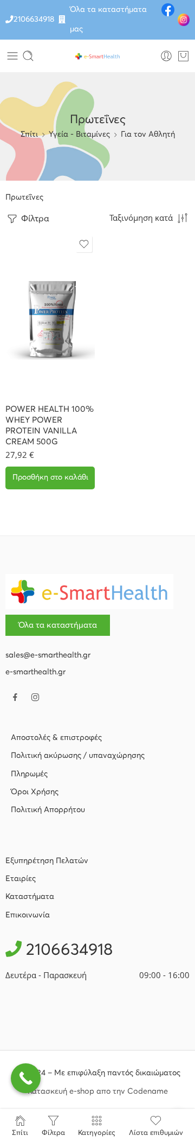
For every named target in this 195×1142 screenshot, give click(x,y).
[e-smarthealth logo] (89, 591)
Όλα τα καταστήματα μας (108, 19)
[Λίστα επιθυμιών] (84, 244)
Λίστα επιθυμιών (156, 1133)
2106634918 (34, 19)
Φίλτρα (34, 218)
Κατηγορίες (96, 1133)
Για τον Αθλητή (148, 134)
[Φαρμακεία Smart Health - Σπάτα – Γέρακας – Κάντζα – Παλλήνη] (97, 56)
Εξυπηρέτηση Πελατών (46, 861)
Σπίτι (29, 134)
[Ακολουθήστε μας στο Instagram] (35, 697)
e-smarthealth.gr (35, 672)
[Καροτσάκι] (183, 55)
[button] (50, 478)
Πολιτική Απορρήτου (48, 810)
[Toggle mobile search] (28, 56)
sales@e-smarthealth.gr (47, 655)
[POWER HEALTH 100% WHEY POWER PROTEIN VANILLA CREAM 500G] (50, 314)
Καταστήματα (29, 897)
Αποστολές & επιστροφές (56, 738)
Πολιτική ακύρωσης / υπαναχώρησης (78, 756)
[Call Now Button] (26, 1078)
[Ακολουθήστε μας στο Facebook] (15, 697)
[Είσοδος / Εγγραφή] (166, 55)
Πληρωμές (29, 774)
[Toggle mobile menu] (12, 55)
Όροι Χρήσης (34, 792)
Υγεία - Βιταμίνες (79, 134)
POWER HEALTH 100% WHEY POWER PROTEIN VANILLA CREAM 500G (49, 425)
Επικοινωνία (27, 915)
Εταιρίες (20, 879)
